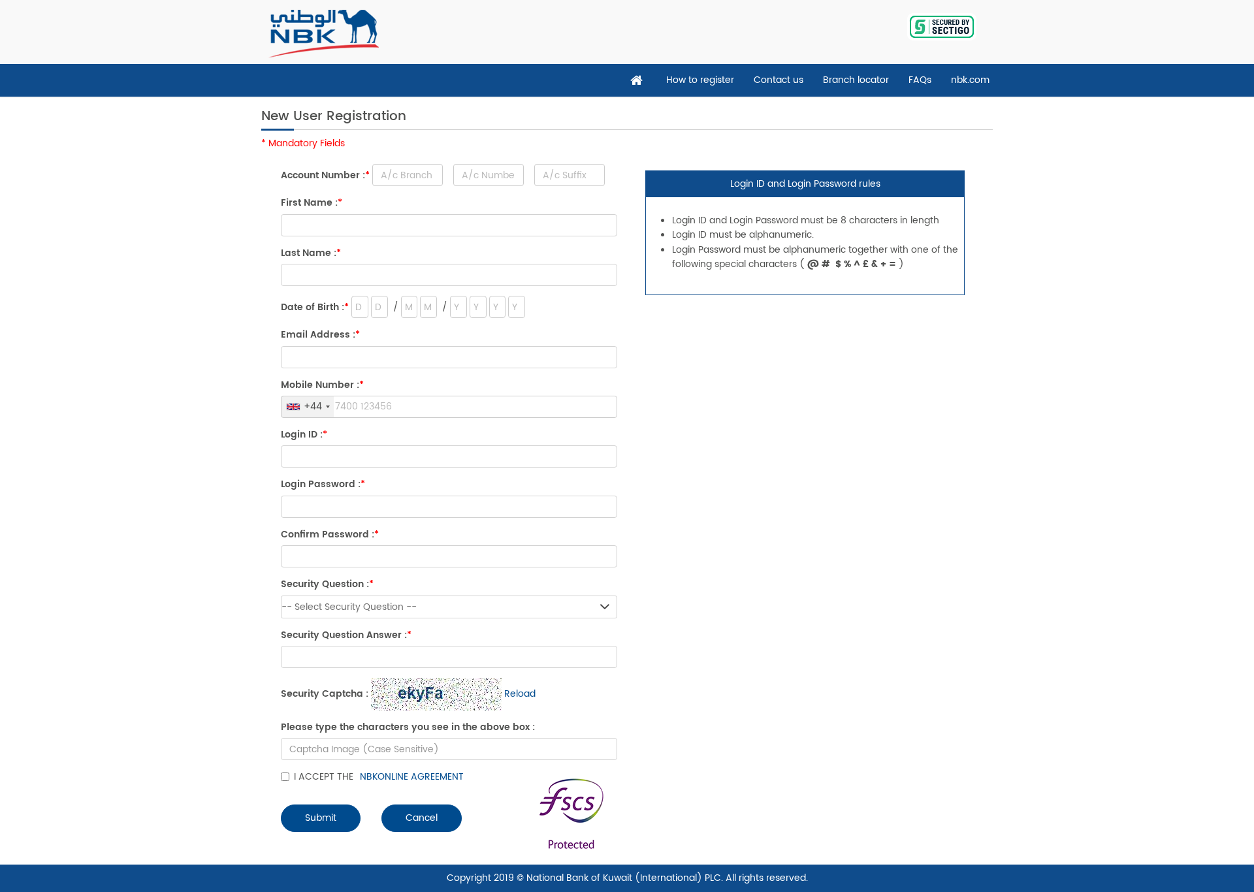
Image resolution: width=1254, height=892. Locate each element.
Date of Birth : (315, 307)
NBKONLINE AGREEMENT (412, 776)
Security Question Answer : (346, 635)
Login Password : (323, 484)
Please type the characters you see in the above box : (408, 727)
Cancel (422, 817)
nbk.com (970, 80)
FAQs (919, 80)
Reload (520, 693)
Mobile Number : (322, 385)
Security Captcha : (324, 694)
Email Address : (320, 335)
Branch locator (856, 80)
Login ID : (304, 435)
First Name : (311, 203)
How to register (700, 80)
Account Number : (325, 175)
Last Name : (311, 253)
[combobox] (307, 406)
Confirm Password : (330, 535)
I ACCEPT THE (379, 777)
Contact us (778, 80)
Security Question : (327, 584)
